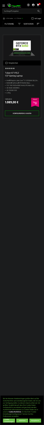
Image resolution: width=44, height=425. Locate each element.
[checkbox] (32, 18)
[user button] (33, 4)
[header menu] (4, 5)
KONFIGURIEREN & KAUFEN (22, 113)
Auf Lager (37, 18)
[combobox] (31, 24)
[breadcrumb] (13, 18)
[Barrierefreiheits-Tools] (28, 4)
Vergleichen (13, 63)
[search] (22, 11)
